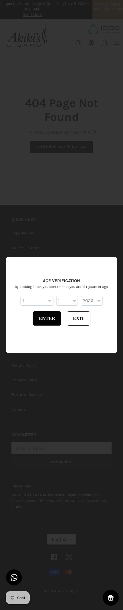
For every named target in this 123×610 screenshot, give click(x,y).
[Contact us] (14, 577)
